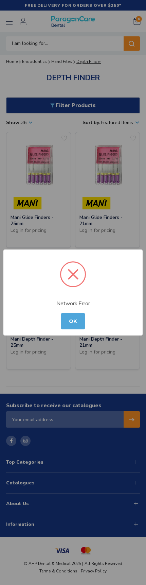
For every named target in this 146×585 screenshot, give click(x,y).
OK (73, 321)
